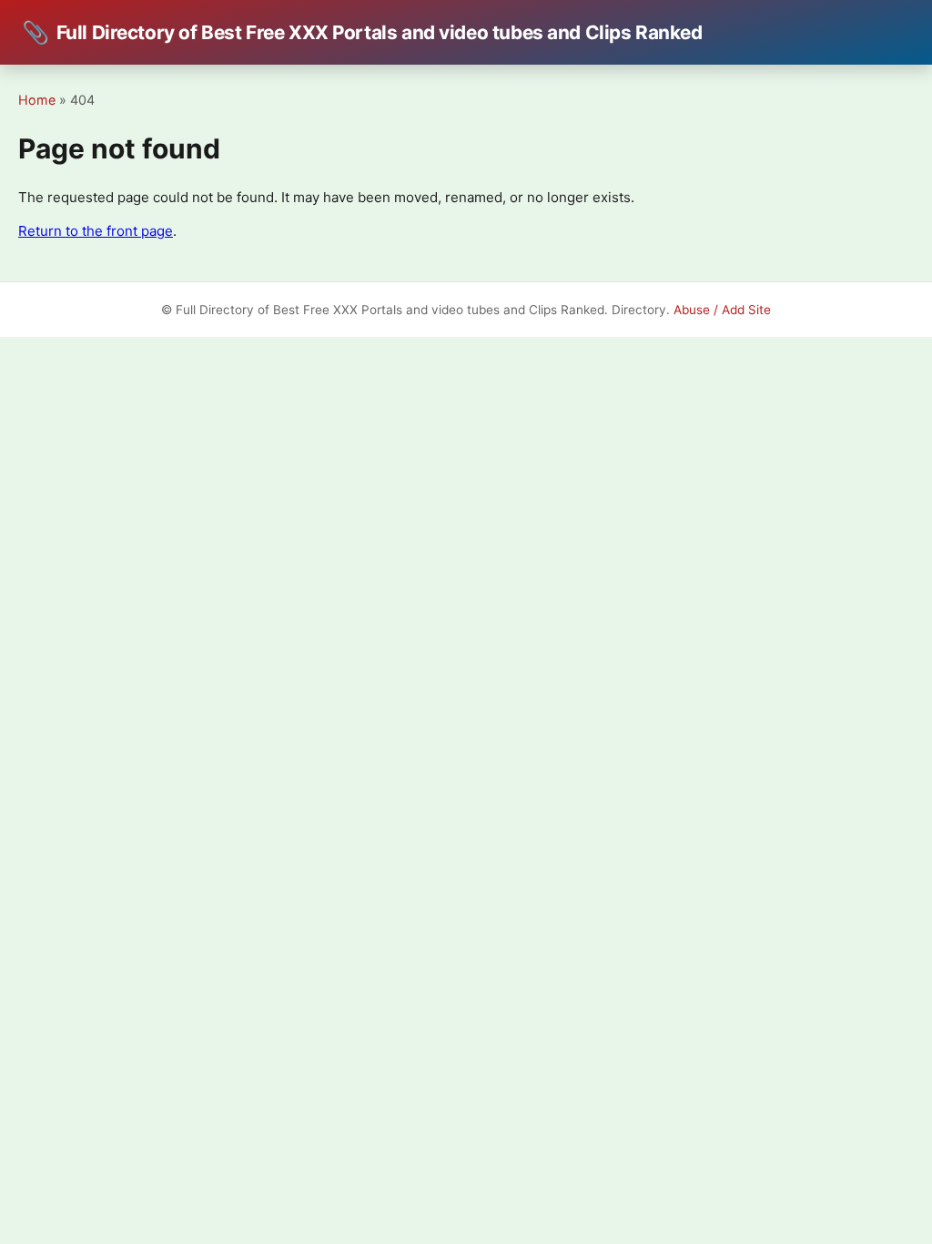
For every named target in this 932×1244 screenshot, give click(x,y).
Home (37, 99)
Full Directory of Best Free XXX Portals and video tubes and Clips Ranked (362, 32)
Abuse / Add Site (722, 309)
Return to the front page (95, 231)
